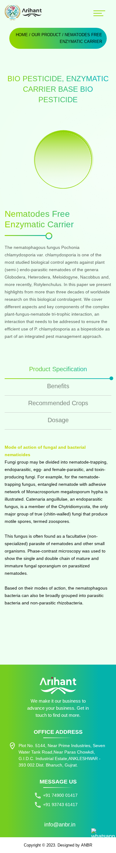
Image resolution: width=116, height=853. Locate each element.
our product (46, 34)
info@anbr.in (59, 824)
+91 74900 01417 (60, 795)
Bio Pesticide (34, 78)
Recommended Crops (58, 403)
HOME (22, 34)
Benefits (58, 386)
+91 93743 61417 (60, 804)
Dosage (58, 420)
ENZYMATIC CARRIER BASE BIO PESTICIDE (66, 89)
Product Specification (58, 369)
